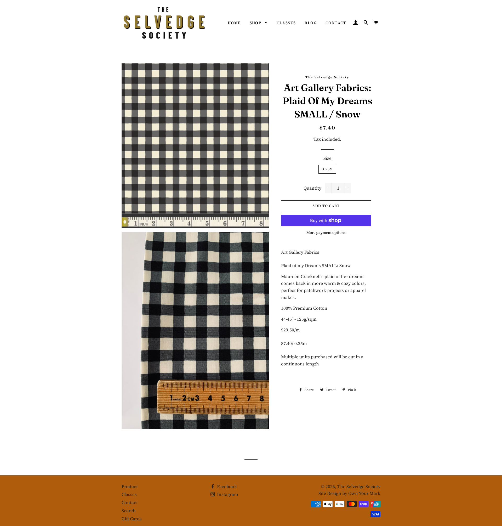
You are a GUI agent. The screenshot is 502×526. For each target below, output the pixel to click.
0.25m (327, 169)
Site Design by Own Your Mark (349, 493)
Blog (311, 23)
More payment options (326, 232)
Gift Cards (132, 519)
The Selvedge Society (358, 486)
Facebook (226, 486)
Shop (256, 23)
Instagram (227, 494)
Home (234, 23)
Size (327, 158)
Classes (286, 23)
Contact (336, 23)
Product (130, 486)
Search (129, 510)
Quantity (312, 188)
